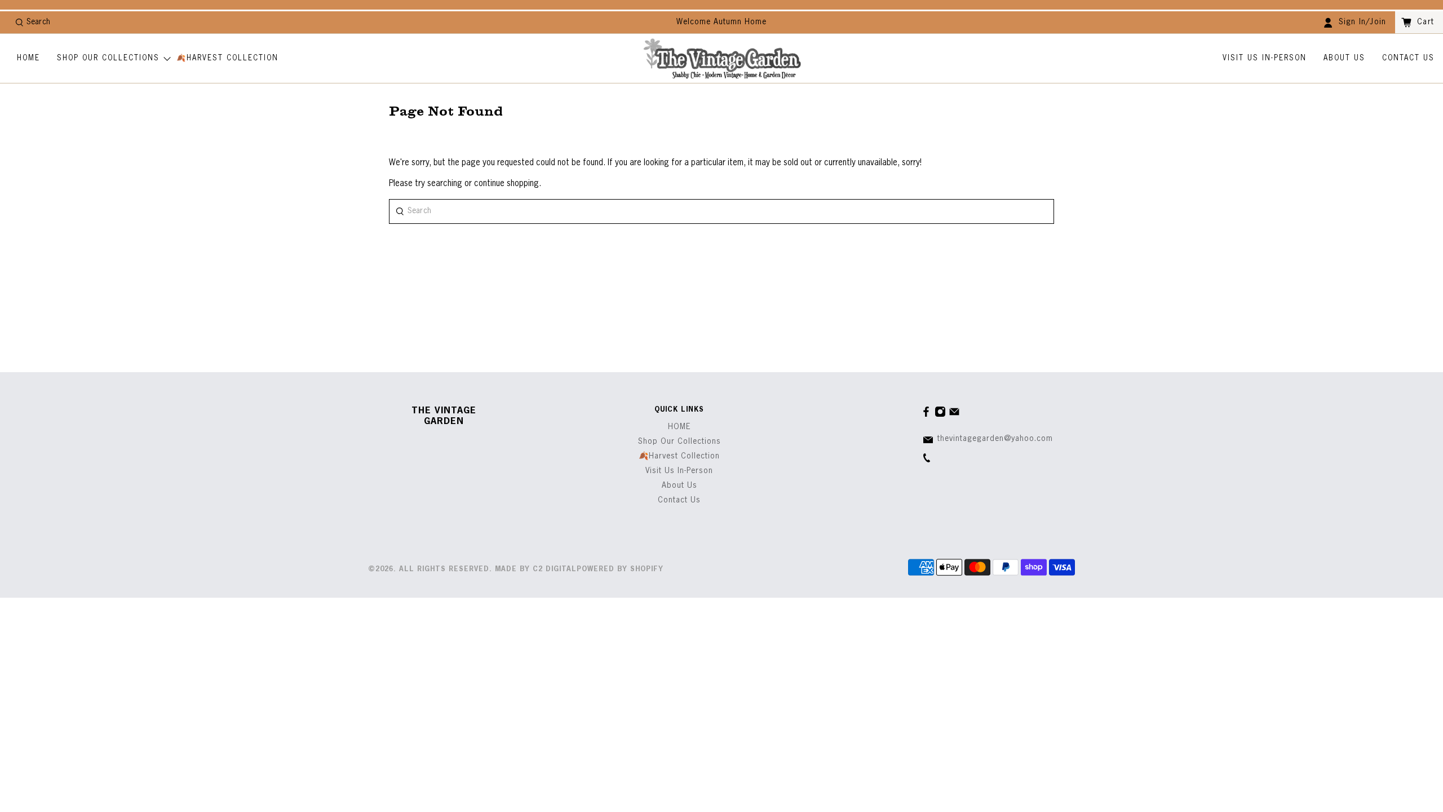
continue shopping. (506, 183)
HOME (28, 58)
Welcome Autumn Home (721, 22)
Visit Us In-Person (1265, 58)
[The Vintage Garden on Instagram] (940, 415)
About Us (1344, 58)
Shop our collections (108, 58)
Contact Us (1408, 58)
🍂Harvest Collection (227, 58)
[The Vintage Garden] (722, 58)
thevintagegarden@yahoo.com (995, 439)
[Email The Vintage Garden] (954, 415)
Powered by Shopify (620, 569)
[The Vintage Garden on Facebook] (926, 415)
